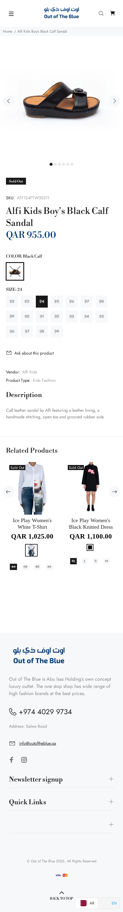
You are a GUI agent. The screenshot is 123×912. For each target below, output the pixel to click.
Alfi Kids (29, 372)
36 (12, 331)
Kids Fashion (44, 380)
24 (41, 301)
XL (73, 561)
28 (101, 301)
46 (49, 566)
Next (114, 101)
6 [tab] (71, 164)
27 (86, 301)
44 (13, 566)
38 (41, 331)
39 (56, 331)
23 (26, 301)
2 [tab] (55, 164)
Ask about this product (34, 353)
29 (12, 316)
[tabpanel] (61, 97)
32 (56, 316)
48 (37, 566)
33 (71, 316)
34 (86, 316)
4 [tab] (63, 164)
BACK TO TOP (61, 898)
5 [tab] (67, 164)
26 (71, 301)
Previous (8, 101)
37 (27, 331)
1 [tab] (51, 164)
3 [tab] (59, 164)
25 (56, 301)
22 (12, 301)
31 (42, 316)
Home (7, 31)
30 (26, 316)
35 (101, 316)
